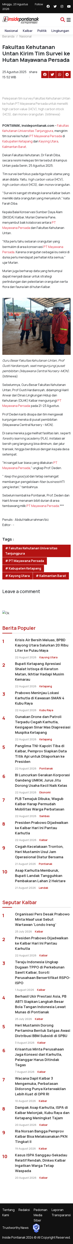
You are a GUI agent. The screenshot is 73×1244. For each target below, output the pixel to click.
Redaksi (24, 1210)
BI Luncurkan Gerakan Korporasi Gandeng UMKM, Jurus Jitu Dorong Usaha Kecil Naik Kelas (42, 780)
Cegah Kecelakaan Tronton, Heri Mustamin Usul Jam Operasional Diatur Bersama (39, 851)
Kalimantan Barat (14, 147)
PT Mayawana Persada (45, 136)
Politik (42, 31)
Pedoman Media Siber (40, 1215)
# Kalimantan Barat (51, 576)
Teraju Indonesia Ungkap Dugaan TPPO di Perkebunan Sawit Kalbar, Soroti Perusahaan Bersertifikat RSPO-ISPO (42, 972)
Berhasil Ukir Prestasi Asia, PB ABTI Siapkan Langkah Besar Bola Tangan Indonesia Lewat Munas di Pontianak (40, 1004)
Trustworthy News (15, 1228)
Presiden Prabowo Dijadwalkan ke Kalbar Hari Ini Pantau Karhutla (41, 827)
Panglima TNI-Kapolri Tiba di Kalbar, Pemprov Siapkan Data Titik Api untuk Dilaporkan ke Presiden (41, 753)
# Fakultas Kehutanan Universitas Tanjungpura (31, 551)
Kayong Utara (48, 141)
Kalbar (28, 31)
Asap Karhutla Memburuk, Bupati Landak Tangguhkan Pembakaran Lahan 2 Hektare (40, 875)
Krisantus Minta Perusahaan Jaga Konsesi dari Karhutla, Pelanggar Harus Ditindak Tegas (39, 1057)
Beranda (8, 36)
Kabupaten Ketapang (17, 141)
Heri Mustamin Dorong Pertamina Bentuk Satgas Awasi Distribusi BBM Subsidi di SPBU (42, 1030)
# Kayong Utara (17, 576)
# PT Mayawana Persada (24, 561)
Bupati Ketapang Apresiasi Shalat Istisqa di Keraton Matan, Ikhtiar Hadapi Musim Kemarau (39, 671)
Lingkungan (60, 31)
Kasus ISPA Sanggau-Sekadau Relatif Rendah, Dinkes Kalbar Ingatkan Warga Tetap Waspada (41, 1163)
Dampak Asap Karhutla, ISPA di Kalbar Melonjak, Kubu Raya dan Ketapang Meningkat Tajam (42, 1112)
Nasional (11, 31)
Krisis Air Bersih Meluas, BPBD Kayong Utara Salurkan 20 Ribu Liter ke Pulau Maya (41, 645)
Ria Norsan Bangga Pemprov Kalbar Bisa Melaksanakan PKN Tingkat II (41, 1136)
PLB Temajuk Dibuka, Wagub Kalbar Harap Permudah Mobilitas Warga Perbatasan (39, 803)
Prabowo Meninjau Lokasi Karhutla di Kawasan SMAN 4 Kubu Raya (39, 698)
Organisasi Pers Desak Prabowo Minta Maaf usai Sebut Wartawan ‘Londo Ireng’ (42, 919)
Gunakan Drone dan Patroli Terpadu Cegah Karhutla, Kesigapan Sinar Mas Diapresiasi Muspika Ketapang (42, 724)
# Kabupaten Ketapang (23, 568)
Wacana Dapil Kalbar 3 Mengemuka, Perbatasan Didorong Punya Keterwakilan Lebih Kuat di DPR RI (40, 1086)
